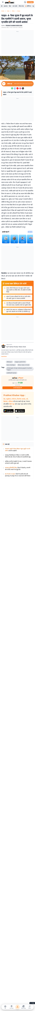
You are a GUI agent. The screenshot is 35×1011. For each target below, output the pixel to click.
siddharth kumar (11, 373)
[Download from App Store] (20, 411)
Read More (4, 356)
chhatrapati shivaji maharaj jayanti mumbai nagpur (19, 369)
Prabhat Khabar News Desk (17, 347)
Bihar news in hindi (23, 365)
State (8, 11)
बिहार (10, 6)
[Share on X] (23, 88)
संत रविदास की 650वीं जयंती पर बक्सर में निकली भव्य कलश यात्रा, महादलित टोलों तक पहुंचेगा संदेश (18, 304)
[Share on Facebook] (15, 88)
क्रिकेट (5, 401)
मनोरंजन (14, 399)
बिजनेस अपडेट (21, 399)
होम (1, 6)
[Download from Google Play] (8, 411)
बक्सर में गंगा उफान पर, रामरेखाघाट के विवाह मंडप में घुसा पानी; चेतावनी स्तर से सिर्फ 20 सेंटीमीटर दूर (18, 310)
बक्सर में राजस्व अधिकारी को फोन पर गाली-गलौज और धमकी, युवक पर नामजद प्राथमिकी (18, 297)
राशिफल (10, 401)
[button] (17, 68)
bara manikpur (11, 365)
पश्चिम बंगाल (21, 6)
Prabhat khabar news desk (14, 25)
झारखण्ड (6, 6)
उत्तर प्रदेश (14, 6)
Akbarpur (9, 362)
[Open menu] (2, 2)
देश (4, 399)
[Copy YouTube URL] (17, 88)
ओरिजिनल (29, 6)
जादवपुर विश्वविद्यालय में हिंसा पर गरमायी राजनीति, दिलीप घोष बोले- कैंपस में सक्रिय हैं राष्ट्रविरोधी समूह (17, 456)
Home (2, 11)
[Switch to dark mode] (25, 2)
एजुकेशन (8, 399)
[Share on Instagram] (20, 88)
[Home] (9, 2)
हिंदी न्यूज (12, 404)
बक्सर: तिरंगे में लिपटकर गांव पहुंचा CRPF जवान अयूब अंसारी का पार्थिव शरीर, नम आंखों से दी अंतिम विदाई (18, 290)
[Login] (17, 1007)
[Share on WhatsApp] (12, 88)
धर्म (27, 399)
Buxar (18, 11)
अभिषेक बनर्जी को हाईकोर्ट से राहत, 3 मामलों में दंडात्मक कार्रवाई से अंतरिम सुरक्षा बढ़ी (18, 462)
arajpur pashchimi (20, 362)
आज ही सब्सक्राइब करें (17, 387)
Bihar (13, 11)
